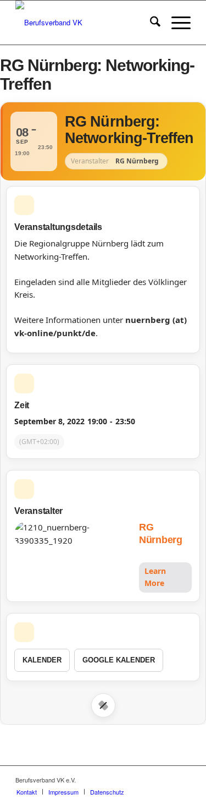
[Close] (103, 705)
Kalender (42, 660)
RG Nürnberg (160, 533)
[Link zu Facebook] (149, 779)
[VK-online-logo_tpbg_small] (85, 23)
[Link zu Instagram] (166, 779)
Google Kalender (118, 660)
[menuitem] (149, 23)
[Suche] (149, 23)
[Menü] (175, 23)
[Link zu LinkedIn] (182, 779)
